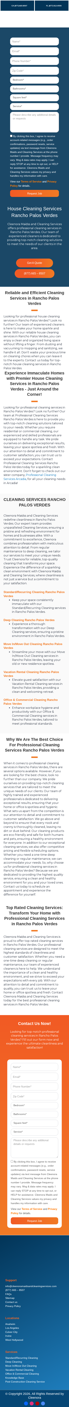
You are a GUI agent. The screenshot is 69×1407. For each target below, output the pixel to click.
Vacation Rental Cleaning (19, 1370)
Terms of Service (31, 181)
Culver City (11, 1332)
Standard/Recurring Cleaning (21, 1358)
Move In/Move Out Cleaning (21, 1366)
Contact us (11, 1302)
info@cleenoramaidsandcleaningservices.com (31, 1286)
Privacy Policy (13, 1306)
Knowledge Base (14, 1378)
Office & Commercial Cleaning (22, 1373)
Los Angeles (12, 1328)
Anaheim (10, 1324)
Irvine (8, 1336)
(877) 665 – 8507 (15, 1290)
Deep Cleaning (13, 1361)
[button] (60, 19)
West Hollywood (14, 1340)
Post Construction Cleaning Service (25, 1381)
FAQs (8, 1294)
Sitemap (10, 1298)
